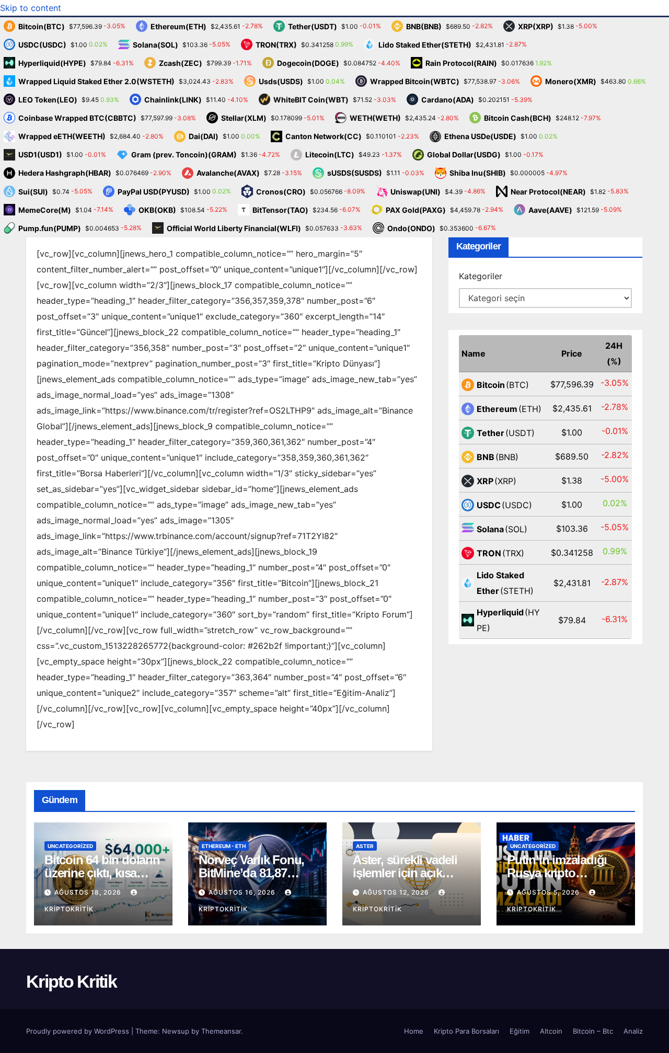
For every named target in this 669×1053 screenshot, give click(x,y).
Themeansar (221, 1031)
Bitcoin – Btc (593, 1031)
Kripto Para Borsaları (466, 1031)
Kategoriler (480, 276)
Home (413, 1031)
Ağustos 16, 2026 (243, 892)
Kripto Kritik (71, 981)
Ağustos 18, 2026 (88, 892)
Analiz (633, 1031)
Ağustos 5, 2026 (549, 892)
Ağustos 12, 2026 (397, 892)
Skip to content (30, 8)
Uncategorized (70, 846)
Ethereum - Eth (224, 846)
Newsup (175, 1031)
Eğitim (519, 1031)
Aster (365, 846)
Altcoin (551, 1031)
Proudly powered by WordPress (78, 1031)
